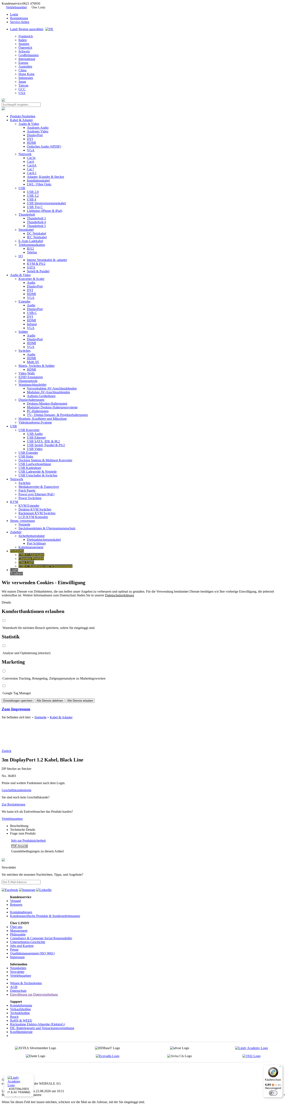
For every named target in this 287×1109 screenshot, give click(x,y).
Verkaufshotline (20, 1009)
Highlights (17, 551)
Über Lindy (38, 7)
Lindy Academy (16, 571)
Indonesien (25, 78)
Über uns (16, 927)
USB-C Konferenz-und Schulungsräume (45, 566)
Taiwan (23, 85)
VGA (30, 150)
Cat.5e (31, 158)
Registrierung (19, 18)
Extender (24, 301)
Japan (22, 81)
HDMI (31, 142)
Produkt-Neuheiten (22, 116)
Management (18, 930)
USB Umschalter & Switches (37, 475)
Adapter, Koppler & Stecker (45, 176)
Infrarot (32, 324)
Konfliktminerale (21, 1032)
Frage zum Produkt (23, 833)
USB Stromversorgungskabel (46, 203)
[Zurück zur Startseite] (3, 100)
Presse (14, 949)
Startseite (40, 717)
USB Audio (35, 434)
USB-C (32, 313)
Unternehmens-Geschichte (27, 942)
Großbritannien (28, 55)
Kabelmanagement (30, 547)
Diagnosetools (27, 381)
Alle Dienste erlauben (80, 700)
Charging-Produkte (31, 558)
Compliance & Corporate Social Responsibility (41, 938)
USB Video (34, 449)
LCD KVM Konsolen (33, 517)
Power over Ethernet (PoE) (36, 494)
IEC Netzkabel (37, 237)
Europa (23, 62)
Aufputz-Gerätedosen (41, 396)
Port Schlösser (36, 543)
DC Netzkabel (36, 233)
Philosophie (18, 934)
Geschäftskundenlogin (16, 790)
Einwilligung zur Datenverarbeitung (34, 994)
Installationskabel (38, 180)
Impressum (17, 957)
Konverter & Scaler (31, 279)
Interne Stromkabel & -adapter (47, 260)
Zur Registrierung (13, 804)
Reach (14, 1016)
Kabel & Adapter (21, 120)
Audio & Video (28, 124)
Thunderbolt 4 (36, 222)
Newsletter (17, 972)
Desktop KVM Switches (34, 509)
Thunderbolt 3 (36, 218)
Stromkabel (26, 229)
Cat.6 (30, 161)
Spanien (23, 44)
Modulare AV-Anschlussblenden (48, 392)
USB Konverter (28, 430)
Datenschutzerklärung (119, 595)
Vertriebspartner (16, 7)
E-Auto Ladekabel (30, 241)
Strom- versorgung (22, 520)
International (26, 59)
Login (14, 14)
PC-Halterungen (38, 411)
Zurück (6, 751)
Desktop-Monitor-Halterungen (47, 403)
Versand (15, 901)
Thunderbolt (26, 214)
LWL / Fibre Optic (39, 184)
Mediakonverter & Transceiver (38, 486)
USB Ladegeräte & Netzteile (37, 471)
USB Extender (28, 452)
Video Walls (26, 373)
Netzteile (24, 524)
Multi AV (33, 362)
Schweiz (24, 51)
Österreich (25, 47)
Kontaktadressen (21, 912)
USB (21, 188)
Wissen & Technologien (26, 983)
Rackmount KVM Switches (36, 513)
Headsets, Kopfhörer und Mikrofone (42, 418)
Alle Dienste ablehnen (50, 700)
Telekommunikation (31, 245)
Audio (31, 282)
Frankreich (25, 36)
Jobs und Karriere (22, 946)
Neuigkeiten (18, 968)
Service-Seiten (19, 22)
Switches (24, 350)
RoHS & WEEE (21, 1020)
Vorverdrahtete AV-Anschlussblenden (52, 388)
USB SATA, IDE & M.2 (43, 441)
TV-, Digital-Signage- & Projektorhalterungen (57, 415)
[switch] (273, 1093)
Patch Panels (26, 490)
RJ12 (30, 248)
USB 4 (31, 199)
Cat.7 (30, 169)
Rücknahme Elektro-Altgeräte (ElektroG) (37, 1024)
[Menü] (280, 1067)
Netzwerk (25, 154)
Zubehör (15, 532)
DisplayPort (35, 135)
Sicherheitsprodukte (31, 536)
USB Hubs (25, 456)
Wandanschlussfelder (32, 384)
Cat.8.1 (32, 173)
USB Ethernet (36, 437)
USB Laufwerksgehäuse (34, 464)
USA (21, 93)
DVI (30, 139)
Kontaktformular (21, 1005)
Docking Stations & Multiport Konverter (45, 460)
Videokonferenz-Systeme (35, 422)
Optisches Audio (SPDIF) (44, 146)
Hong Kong (26, 74)
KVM (14, 502)
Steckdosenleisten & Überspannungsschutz (46, 528)
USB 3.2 (33, 195)
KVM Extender (28, 505)
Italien (22, 40)
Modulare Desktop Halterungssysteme (52, 407)
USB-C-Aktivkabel (31, 554)
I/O (20, 256)
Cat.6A (32, 165)
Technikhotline (20, 1013)
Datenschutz (18, 990)
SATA (31, 267)
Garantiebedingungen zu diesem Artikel (37, 851)
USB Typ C (35, 207)
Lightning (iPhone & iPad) (44, 211)
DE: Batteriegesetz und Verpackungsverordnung (42, 1028)
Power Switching (29, 498)
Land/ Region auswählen (26, 29)
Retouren (16, 904)
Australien (25, 66)
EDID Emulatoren (30, 377)
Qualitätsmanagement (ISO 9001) (32, 953)
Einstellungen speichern (17, 700)
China (22, 70)
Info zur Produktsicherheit (28, 840)
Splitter (23, 331)
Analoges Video (37, 131)
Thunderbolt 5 (36, 226)
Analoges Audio (38, 127)
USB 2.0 (33, 192)
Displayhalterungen (31, 400)
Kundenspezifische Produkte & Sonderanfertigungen (45, 916)
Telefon (32, 252)
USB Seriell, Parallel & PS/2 (46, 445)
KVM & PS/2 (36, 263)
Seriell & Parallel (38, 271)
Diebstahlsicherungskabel (44, 539)
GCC (22, 89)
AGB (13, 987)
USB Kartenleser (29, 468)
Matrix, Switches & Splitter (36, 365)
